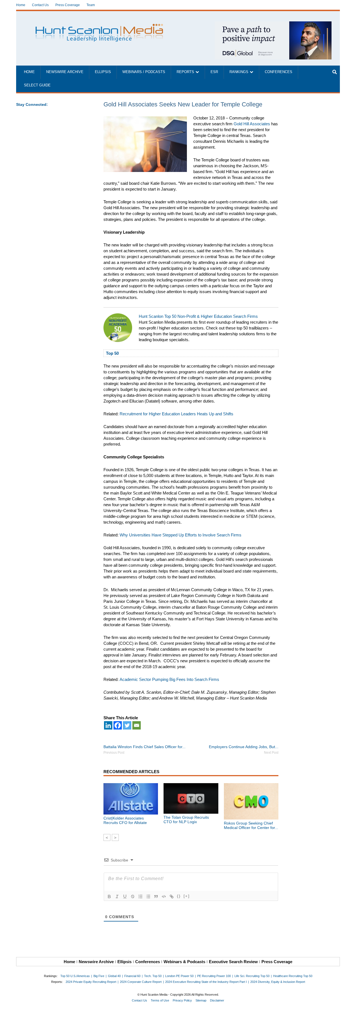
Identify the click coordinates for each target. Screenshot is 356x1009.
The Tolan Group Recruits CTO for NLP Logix (186, 819)
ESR (214, 72)
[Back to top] (348, 1001)
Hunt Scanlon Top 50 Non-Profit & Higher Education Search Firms (198, 316)
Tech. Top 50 (153, 976)
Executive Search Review (233, 961)
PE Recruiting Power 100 (214, 976)
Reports (185, 72)
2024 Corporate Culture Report (141, 981)
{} (179, 896)
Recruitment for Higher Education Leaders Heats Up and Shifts (176, 413)
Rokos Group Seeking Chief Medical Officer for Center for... (251, 825)
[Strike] (133, 896)
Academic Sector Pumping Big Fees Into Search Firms (169, 679)
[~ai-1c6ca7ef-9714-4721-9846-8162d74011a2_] (273, 24)
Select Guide (37, 85)
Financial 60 (132, 976)
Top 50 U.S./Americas (75, 976)
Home (20, 5)
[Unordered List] (148, 896)
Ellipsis (103, 72)
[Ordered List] (140, 896)
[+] (187, 896)
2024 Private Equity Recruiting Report (91, 981)
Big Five (98, 976)
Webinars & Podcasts (184, 961)
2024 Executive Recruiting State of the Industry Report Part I (206, 981)
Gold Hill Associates (252, 123)
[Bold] (109, 896)
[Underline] (125, 896)
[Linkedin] (108, 725)
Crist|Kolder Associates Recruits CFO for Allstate (125, 820)
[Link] (171, 896)
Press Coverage (67, 5)
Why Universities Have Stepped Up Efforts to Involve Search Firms (180, 535)
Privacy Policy (182, 1000)
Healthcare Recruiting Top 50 (292, 976)
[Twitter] (127, 725)
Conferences (278, 72)
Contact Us (40, 5)
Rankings (238, 72)
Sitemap (201, 1000)
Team (90, 5)
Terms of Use (160, 1000)
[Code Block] (164, 896)
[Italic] (117, 896)
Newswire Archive (64, 72)
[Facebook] (117, 725)
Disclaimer (217, 1000)
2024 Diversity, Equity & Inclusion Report (277, 981)
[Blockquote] (156, 896)
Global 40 (114, 976)
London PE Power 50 (179, 976)
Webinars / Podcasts (143, 72)
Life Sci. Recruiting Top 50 (252, 976)
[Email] (136, 725)
